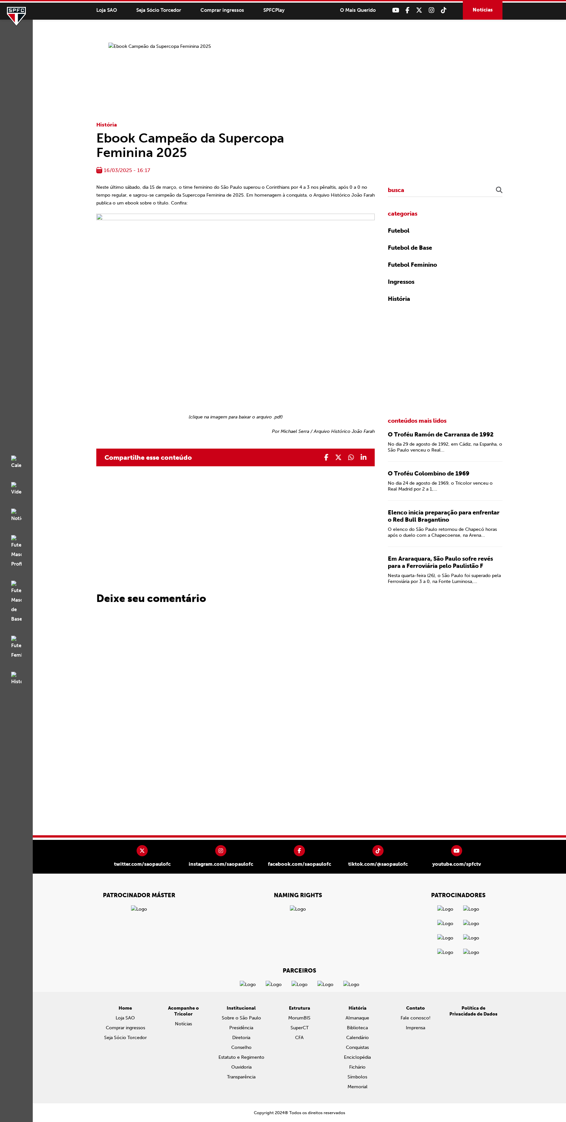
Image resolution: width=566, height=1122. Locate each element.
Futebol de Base (410, 247)
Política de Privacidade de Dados (473, 1011)
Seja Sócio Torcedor (158, 10)
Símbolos (357, 1077)
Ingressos (401, 281)
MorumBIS (299, 1018)
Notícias (483, 10)
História (106, 125)
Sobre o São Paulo (241, 1018)
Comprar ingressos (222, 10)
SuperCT (300, 1028)
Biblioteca (357, 1028)
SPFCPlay (274, 10)
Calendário (357, 1037)
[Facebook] (407, 10)
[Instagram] (431, 10)
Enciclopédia (357, 1057)
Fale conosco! (415, 1018)
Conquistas (357, 1047)
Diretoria (241, 1037)
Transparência (241, 1077)
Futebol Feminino (412, 264)
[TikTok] (443, 10)
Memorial (358, 1087)
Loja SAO (106, 10)
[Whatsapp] (351, 457)
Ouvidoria (241, 1067)
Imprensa (415, 1028)
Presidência (241, 1028)
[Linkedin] (364, 457)
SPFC (16, 16)
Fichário (357, 1067)
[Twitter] (419, 10)
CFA (299, 1037)
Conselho (241, 1047)
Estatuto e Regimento (241, 1057)
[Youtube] (395, 10)
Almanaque (357, 1018)
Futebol (398, 230)
